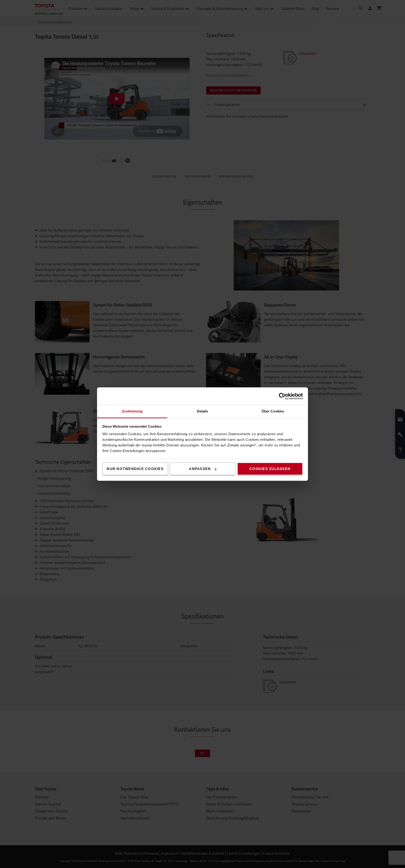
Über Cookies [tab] (273, 411)
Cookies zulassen (269, 469)
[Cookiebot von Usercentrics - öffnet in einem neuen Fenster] (282, 396)
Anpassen (200, 469)
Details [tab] (202, 411)
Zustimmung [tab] (132, 411)
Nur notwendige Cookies (135, 469)
